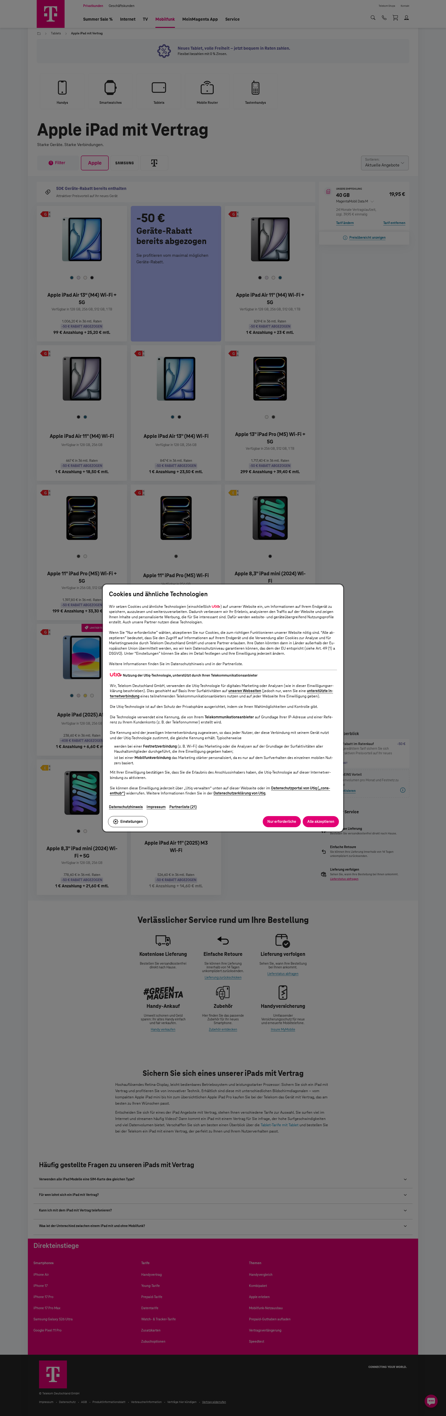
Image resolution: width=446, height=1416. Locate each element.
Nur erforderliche (281, 821)
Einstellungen (131, 821)
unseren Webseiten (244, 690)
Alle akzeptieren (320, 821)
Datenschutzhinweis (126, 806)
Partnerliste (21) (183, 806)
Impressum (156, 806)
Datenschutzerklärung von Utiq (239, 793)
